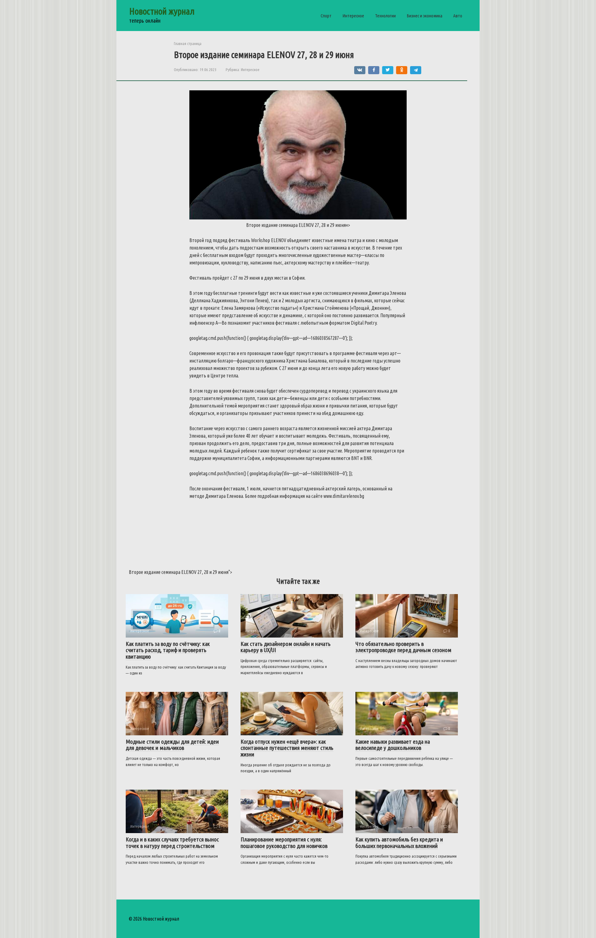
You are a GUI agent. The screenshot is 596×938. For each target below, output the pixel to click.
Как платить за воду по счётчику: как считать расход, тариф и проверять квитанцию (168, 650)
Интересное (353, 15)
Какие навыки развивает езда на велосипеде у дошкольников (392, 744)
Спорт (326, 15)
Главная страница (187, 43)
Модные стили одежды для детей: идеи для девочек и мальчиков (172, 744)
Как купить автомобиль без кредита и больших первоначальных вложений (399, 842)
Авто (457, 15)
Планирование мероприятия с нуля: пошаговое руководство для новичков (284, 842)
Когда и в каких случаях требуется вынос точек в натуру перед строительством (172, 842)
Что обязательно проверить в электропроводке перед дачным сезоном (403, 647)
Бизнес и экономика (424, 15)
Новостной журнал (162, 11)
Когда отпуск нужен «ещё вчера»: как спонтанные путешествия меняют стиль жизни (287, 748)
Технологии (385, 15)
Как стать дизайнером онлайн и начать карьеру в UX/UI (286, 647)
